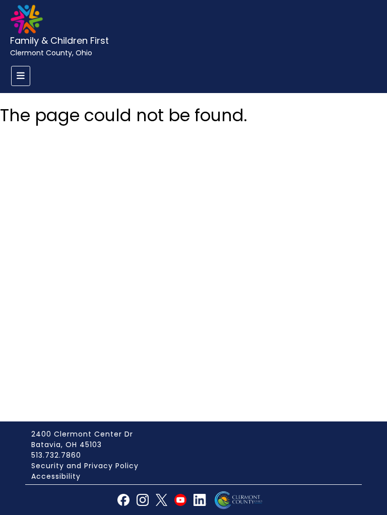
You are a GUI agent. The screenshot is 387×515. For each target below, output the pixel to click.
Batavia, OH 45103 (66, 445)
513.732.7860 (56, 455)
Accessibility (56, 476)
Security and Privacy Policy (85, 466)
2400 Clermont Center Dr (82, 434)
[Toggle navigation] (20, 76)
